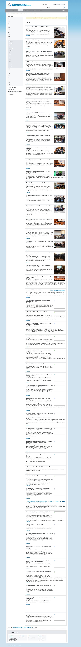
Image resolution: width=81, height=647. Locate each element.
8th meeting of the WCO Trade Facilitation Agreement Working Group (39, 219)
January (10, 66)
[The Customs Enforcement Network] (36, 639)
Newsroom (10, 16)
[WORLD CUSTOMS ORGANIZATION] (8, 10)
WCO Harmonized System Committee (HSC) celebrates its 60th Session (40, 466)
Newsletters (11, 89)
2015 (9, 71)
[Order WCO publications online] (26, 639)
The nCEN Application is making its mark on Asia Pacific (37, 122)
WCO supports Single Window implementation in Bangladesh (38, 398)
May (9, 57)
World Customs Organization (18, 627)
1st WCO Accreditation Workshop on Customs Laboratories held (38, 40)
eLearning (40, 635)
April (9, 59)
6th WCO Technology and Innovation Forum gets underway (37, 61)
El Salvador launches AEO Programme (33, 229)
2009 (9, 84)
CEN (29, 635)
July (9, 52)
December (10, 41)
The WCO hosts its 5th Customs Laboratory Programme (37, 363)
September (11, 48)
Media (25, 627)
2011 (9, 80)
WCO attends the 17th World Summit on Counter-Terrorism (37, 614)
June (10, 54)
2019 (9, 34)
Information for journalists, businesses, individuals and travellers (15, 93)
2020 (9, 32)
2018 (9, 36)
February (10, 63)
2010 (9, 82)
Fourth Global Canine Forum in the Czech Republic (36, 502)
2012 (9, 77)
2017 (9, 38)
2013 (9, 75)
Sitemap (55, 4)
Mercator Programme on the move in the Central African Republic (39, 51)
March (10, 61)
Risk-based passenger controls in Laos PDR (34, 524)
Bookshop (21, 635)
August (10, 50)
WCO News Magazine (12, 87)
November (10, 43)
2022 (9, 27)
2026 (9, 18)
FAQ (64, 4)
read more (28, 35)
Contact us (60, 4)
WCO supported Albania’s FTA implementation (35, 112)
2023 (9, 25)
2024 (9, 23)
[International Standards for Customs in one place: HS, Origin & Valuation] (16, 639)
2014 (9, 73)
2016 (9, 68)
